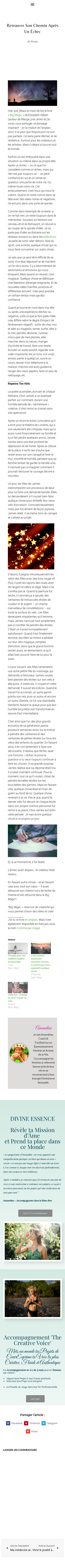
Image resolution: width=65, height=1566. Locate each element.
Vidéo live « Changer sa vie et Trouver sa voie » (17, 997)
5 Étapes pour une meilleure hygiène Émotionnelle (17, 958)
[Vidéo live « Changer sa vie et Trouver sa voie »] (18, 987)
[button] (32, 4)
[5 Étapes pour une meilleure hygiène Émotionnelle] (18, 948)
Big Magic (16, 115)
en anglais (31, 919)
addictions (49, 236)
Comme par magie (28, 928)
